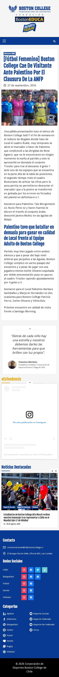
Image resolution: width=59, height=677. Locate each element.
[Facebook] (30, 569)
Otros (36, 630)
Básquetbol (12, 624)
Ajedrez (10, 613)
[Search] (54, 41)
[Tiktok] (44, 569)
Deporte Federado (23, 507)
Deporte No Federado (44, 624)
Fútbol (10, 630)
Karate (10, 641)
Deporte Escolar (9, 507)
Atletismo (11, 619)
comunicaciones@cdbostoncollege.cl (25, 547)
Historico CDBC (9, 53)
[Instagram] (24, 569)
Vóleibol (35, 507)
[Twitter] (37, 569)
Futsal (10, 635)
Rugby (10, 646)
